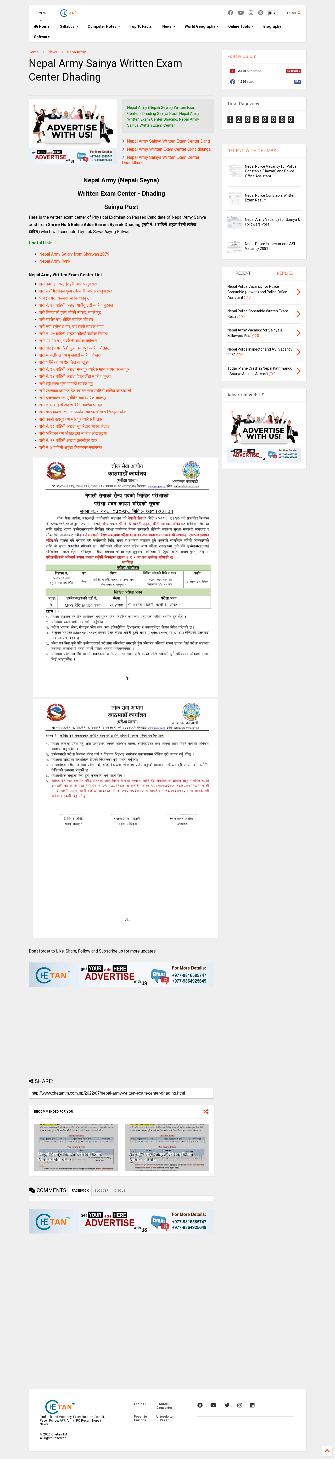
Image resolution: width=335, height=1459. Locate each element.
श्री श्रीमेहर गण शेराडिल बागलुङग (64, 362)
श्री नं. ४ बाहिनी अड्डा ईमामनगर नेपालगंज (70, 447)
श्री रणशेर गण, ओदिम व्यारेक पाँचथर (66, 319)
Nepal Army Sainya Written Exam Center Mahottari (70, 1157)
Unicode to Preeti (164, 1418)
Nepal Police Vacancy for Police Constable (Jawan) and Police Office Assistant (271, 171)
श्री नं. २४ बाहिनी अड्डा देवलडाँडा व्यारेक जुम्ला (75, 376)
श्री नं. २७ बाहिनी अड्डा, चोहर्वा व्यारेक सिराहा (73, 333)
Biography (272, 26)
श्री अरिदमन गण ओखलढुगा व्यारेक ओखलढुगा (73, 433)
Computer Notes (102, 26)
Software (42, 37)
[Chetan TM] (67, 15)
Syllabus (67, 26)
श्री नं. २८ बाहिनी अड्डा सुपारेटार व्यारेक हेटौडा (74, 426)
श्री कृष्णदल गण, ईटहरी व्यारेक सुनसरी (68, 283)
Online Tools (239, 26)
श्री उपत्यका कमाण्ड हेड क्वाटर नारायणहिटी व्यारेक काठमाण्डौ (85, 390)
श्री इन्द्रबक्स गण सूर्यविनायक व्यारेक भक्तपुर (72, 397)
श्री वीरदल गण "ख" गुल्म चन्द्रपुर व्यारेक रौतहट (74, 348)
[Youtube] (241, 13)
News (167, 26)
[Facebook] (230, 13)
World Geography (200, 26)
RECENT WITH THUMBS (251, 150)
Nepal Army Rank (54, 261)
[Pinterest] (260, 13)
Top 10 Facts (141, 26)
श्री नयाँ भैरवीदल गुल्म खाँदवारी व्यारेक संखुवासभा (75, 291)
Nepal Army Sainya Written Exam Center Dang (168, 141)
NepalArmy (76, 52)
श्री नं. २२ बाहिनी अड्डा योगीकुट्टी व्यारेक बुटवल (76, 305)
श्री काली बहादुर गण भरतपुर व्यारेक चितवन (71, 419)
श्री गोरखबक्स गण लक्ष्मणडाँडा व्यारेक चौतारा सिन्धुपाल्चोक (82, 411)
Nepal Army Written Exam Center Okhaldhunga (169, 149)
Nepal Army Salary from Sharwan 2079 (74, 254)
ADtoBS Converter (164, 1406)
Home (43, 26)
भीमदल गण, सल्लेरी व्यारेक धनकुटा (65, 298)
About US (140, 1404)
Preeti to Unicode (140, 1418)
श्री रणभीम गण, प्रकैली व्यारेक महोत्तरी (68, 340)
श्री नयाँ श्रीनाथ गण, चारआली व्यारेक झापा (71, 326)
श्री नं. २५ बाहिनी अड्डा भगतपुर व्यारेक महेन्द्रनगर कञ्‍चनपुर (84, 369)
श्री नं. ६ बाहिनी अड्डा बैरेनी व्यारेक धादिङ (71, 404)
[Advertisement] (121, 1032)
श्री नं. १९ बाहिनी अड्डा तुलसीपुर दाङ (68, 440)
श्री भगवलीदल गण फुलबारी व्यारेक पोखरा (70, 355)
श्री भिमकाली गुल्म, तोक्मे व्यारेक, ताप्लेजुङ (70, 312)
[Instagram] (251, 13)
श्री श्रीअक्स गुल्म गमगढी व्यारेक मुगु (66, 383)
